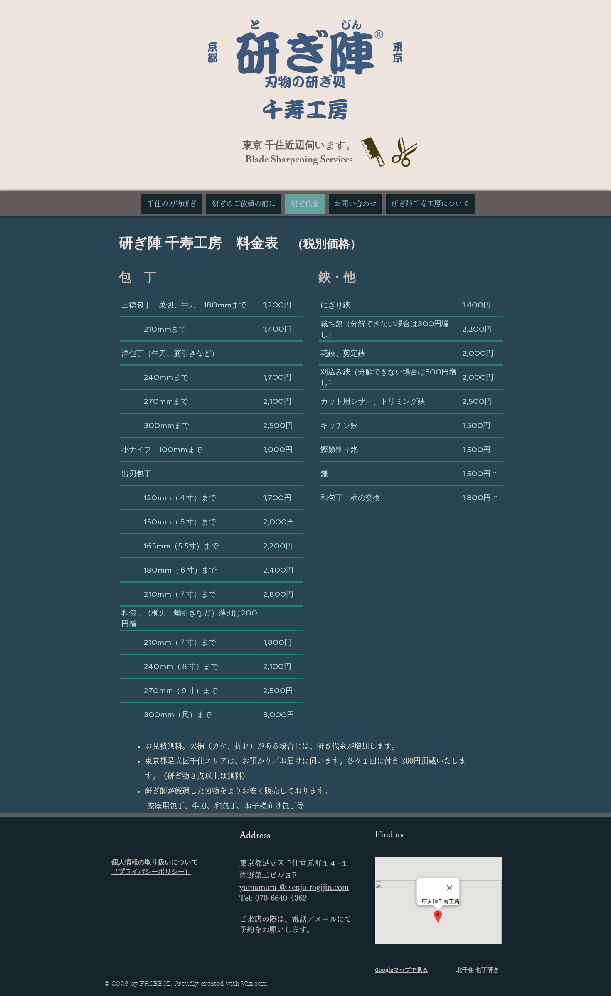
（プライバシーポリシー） (151, 871)
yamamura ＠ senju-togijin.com (294, 887)
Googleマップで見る (401, 970)
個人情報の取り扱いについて (154, 861)
